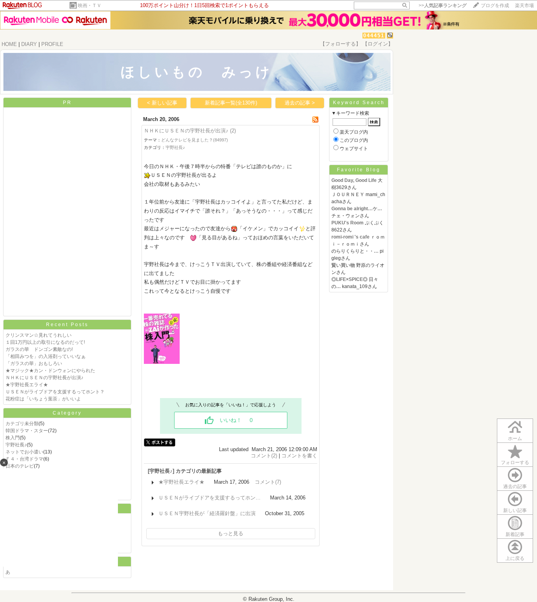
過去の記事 (515, 486)
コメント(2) (264, 456)
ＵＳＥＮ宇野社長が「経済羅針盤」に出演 (207, 513)
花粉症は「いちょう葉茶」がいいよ (43, 399)
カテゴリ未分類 (22, 423)
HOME (9, 44)
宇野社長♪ (16, 445)
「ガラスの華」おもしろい (34, 363)
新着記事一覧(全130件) (231, 103)
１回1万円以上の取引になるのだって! (45, 342)
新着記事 (515, 534)
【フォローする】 (340, 44)
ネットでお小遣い (24, 452)
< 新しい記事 (162, 103)
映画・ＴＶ (89, 5)
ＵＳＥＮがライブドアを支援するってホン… (209, 498)
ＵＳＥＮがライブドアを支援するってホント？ (55, 392)
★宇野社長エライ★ (27, 384)
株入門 (13, 437)
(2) (233, 131)
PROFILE (52, 44)
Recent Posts (67, 324)
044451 (373, 36)
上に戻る (515, 558)
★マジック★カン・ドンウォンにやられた (50, 370)
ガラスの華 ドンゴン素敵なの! (39, 349)
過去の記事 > (300, 103)
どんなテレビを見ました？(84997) (194, 140)
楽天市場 (524, 5)
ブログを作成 (495, 5)
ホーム (515, 438)
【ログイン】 (377, 44)
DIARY (29, 44)
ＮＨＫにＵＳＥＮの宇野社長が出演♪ (44, 377)
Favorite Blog (359, 170)
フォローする (515, 462)
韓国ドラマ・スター (27, 430)
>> (443, 5)
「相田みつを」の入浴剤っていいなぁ (46, 356)
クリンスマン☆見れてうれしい (39, 335)
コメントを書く (299, 456)
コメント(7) (268, 482)
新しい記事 (515, 510)
